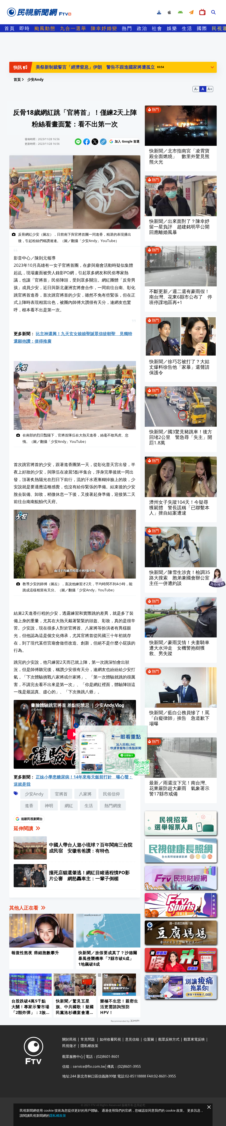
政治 (142, 28)
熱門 (127, 28)
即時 (24, 28)
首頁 (9, 28)
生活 (187, 28)
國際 (202, 28)
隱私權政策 (57, 1115)
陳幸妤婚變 (104, 28)
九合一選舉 (73, 28)
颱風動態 (45, 28)
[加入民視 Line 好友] (113, 751)
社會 (157, 28)
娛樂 (172, 28)
